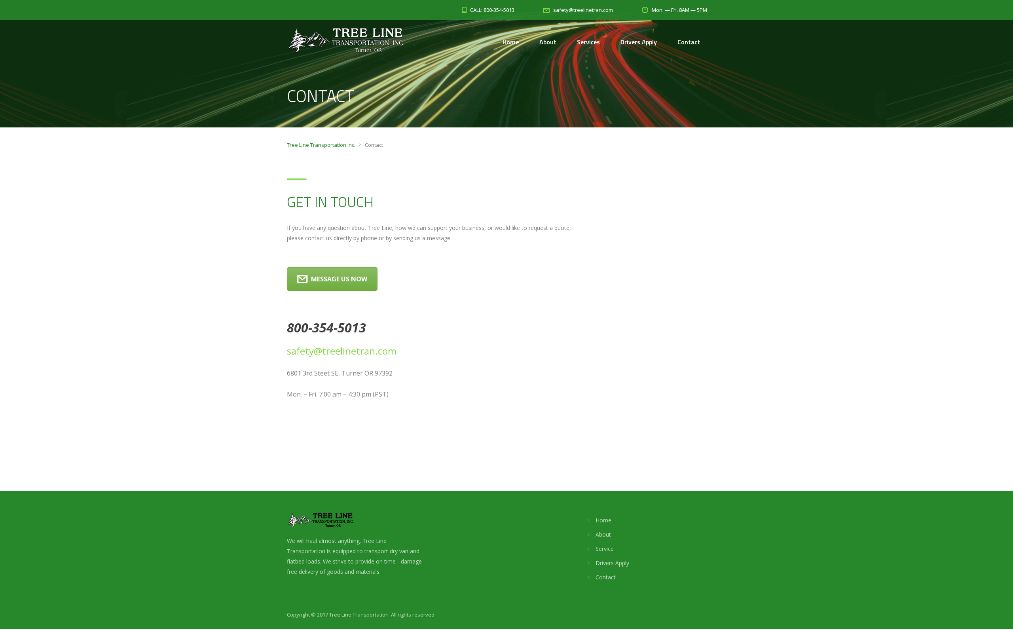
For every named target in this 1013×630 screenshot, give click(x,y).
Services (588, 42)
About (547, 42)
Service (605, 548)
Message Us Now (339, 279)
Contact (688, 42)
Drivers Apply (638, 42)
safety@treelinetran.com (341, 350)
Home (511, 42)
